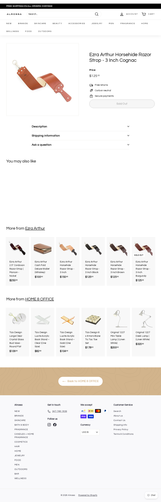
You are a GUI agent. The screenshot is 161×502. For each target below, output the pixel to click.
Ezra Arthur (35, 228)
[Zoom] (42, 79)
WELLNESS (12, 31)
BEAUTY (57, 23)
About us (118, 416)
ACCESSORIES (77, 23)
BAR (16, 474)
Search (117, 411)
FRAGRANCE (127, 23)
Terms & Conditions (124, 434)
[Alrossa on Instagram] (49, 424)
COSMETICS (21, 442)
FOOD (28, 31)
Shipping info (120, 425)
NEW (9, 23)
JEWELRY (97, 23)
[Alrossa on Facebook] (54, 424)
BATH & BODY (21, 425)
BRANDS (23, 23)
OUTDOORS (45, 31)
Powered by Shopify (87, 495)
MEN (111, 23)
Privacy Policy (121, 429)
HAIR (17, 446)
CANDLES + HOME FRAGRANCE (24, 435)
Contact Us (119, 420)
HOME (144, 23)
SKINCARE (40, 23)
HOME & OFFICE (39, 299)
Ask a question (41, 144)
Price (92, 70)
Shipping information (46, 135)
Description (39, 126)
